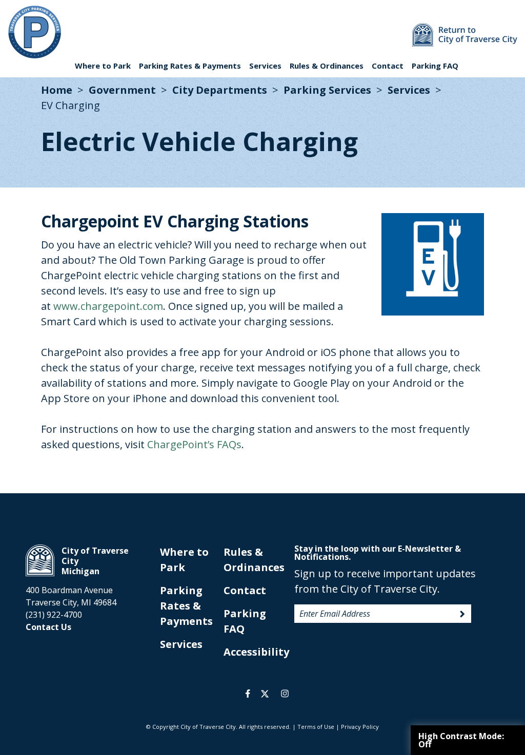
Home (56, 90)
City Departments (219, 90)
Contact (387, 65)
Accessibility (256, 652)
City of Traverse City (40, 560)
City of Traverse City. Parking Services (35, 32)
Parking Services (327, 90)
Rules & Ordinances (327, 65)
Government (122, 90)
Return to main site (464, 35)
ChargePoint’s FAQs (194, 444)
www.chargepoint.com (108, 306)
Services (265, 65)
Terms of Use (315, 726)
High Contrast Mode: (461, 740)
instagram (284, 693)
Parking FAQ (435, 65)
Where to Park (103, 65)
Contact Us (48, 627)
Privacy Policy (360, 726)
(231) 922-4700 (54, 614)
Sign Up (462, 614)
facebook (248, 693)
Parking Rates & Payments (190, 65)
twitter (264, 693)
